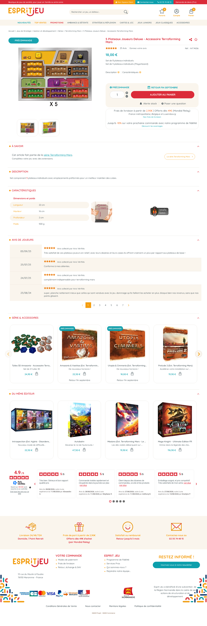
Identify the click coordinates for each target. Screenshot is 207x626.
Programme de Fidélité (117, 559)
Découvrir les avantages (152, 126)
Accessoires (183, 22)
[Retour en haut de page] (201, 617)
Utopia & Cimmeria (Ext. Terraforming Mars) (127, 365)
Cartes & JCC (126, 22)
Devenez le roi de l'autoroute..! (79, 445)
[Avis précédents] (35, 484)
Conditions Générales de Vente (61, 606)
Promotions (56, 22)
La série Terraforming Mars (178, 156)
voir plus (83, 485)
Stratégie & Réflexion (104, 22)
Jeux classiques (164, 22)
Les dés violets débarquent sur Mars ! (129, 445)
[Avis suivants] (196, 484)
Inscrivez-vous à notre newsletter (176, 565)
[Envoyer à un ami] (190, 39)
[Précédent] (8, 353)
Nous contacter (93, 606)
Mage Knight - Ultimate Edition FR (175, 441)
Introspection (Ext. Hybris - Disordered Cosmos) (31, 441)
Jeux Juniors (144, 22)
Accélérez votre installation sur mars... (177, 369)
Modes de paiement (67, 559)
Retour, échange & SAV (69, 567)
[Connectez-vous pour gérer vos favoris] (196, 39)
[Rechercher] (125, 12)
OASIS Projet (96, 613)
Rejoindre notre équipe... (118, 571)
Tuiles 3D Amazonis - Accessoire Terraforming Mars (31, 365)
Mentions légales (117, 606)
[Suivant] (198, 353)
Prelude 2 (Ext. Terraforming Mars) (175, 365)
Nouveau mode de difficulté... (31, 445)
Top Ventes (40, 22)
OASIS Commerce (109, 613)
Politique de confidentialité (147, 606)
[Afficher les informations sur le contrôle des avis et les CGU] (30, 487)
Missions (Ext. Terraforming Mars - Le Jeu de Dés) (127, 441)
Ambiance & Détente (77, 22)
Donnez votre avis (138, 48)
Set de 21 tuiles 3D (31, 369)
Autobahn (79, 441)
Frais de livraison (65, 563)
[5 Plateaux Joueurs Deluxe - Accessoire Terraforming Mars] (27, 128)
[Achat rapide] (36, 374)
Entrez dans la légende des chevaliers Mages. (181, 445)
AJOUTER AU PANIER (162, 94)
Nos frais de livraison (152, 117)
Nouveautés (24, 22)
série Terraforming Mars (58, 155)
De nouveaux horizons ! (80, 369)
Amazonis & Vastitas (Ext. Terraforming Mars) (79, 365)
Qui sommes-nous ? (116, 567)
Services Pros (113, 563)
